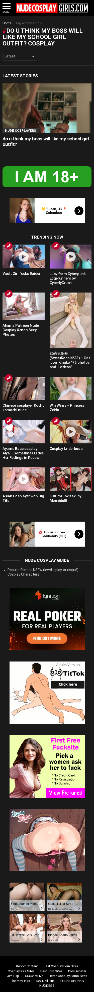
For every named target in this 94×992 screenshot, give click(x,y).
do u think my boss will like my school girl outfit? (46, 141)
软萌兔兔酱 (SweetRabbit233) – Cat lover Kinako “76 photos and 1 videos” (70, 360)
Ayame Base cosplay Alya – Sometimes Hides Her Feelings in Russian (23, 453)
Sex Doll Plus (45, 981)
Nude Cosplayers (20, 130)
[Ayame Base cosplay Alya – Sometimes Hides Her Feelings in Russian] (24, 431)
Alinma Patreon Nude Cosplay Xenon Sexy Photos (21, 330)
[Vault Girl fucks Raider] (24, 256)
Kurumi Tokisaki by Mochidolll (65, 498)
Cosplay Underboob (66, 448)
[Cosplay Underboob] (71, 431)
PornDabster (77, 971)
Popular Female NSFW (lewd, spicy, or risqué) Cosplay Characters (43, 572)
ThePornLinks (20, 981)
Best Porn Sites (51, 971)
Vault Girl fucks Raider (21, 273)
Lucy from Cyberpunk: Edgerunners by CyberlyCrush (68, 278)
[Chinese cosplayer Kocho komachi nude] (24, 388)
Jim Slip (13, 976)
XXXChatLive (34, 976)
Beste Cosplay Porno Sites (68, 976)
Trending (9, 246)
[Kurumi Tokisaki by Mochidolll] (71, 479)
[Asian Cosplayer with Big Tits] (24, 479)
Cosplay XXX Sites (21, 971)
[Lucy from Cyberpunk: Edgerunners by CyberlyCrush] (71, 256)
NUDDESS (47, 986)
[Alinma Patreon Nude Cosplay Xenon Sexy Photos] (24, 307)
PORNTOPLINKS (72, 981)
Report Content (27, 966)
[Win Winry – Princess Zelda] (71, 388)
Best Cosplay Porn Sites (61, 966)
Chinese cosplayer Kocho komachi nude (23, 407)
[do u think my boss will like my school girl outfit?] (47, 108)
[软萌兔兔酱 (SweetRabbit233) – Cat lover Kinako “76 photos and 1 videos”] (71, 320)
